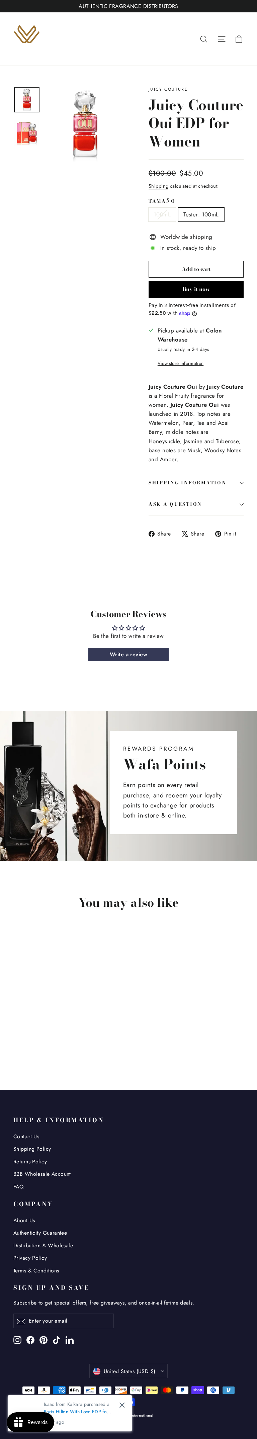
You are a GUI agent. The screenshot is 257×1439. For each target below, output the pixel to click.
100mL (162, 214)
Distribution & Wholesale (43, 1245)
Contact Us (26, 1136)
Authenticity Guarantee (40, 1233)
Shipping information (187, 482)
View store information (180, 363)
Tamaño (162, 201)
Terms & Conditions (36, 1270)
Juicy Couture (168, 89)
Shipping (158, 186)
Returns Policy (30, 1161)
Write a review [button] (128, 654)
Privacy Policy (30, 1258)
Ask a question (175, 504)
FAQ (18, 1186)
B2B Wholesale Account (42, 1174)
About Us (24, 1220)
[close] (121, 1405)
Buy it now (196, 289)
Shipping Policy (32, 1149)
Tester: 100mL (201, 214)
